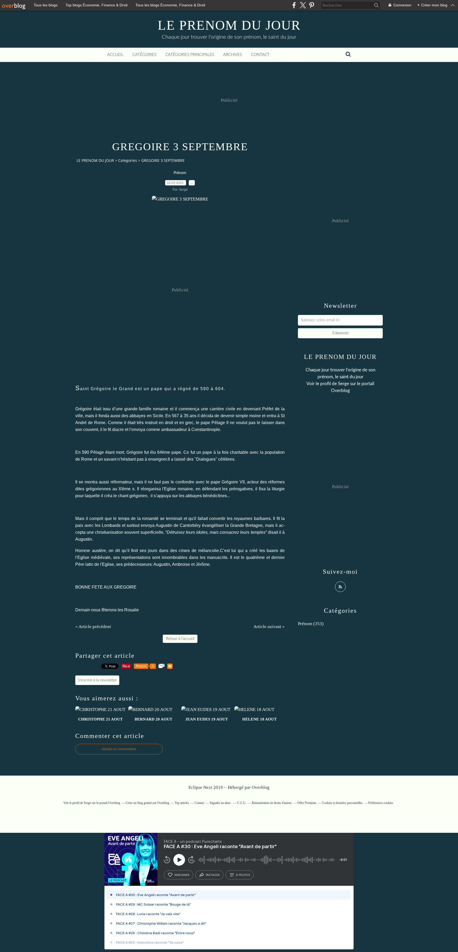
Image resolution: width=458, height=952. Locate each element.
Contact (260, 55)
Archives (232, 55)
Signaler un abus (220, 803)
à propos (243, 875)
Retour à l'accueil (180, 639)
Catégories (144, 55)
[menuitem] (115, 55)
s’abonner (182, 875)
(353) (311, 623)
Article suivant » (269, 626)
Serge (343, 383)
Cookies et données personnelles (342, 803)
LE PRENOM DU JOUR (229, 25)
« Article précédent (93, 626)
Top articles (182, 803)
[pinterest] (311, 5)
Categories (127, 160)
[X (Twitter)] (303, 5)
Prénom (180, 173)
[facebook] (294, 5)
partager (213, 875)
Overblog (261, 787)
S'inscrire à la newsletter (97, 680)
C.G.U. (241, 803)
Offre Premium (306, 803)
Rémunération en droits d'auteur (272, 803)
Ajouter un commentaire (119, 749)
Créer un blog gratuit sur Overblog (147, 803)
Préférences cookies (380, 803)
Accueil (115, 55)
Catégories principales (189, 55)
